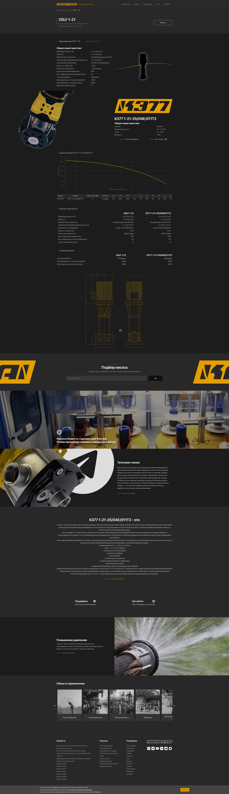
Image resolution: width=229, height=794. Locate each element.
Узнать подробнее (132, 139)
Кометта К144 (61, 766)
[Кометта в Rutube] (148, 748)
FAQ (128, 758)
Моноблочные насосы (64, 748)
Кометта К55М (62, 776)
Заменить (163, 22)
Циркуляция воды (106, 761)
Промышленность (106, 766)
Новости (130, 764)
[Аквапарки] (122, 702)
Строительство (105, 758)
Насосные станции (106, 746)
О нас (158, 4)
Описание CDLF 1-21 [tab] (93, 41)
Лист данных (159, 139)
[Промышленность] (96, 702)
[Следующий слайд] (174, 706)
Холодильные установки (108, 751)
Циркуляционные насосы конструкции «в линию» (74, 758)
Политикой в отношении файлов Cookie (80, 790)
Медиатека (130, 751)
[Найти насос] (155, 378)
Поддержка (147, 4)
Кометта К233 (61, 764)
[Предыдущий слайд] (55, 706)
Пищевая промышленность (109, 764)
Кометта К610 (61, 771)
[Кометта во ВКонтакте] (153, 748)
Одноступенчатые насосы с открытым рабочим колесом (73, 754)
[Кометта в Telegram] (166, 748)
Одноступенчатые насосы (66, 761)
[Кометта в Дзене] (161, 748)
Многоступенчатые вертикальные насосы (71, 751)
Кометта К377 (61, 769)
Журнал (136, 4)
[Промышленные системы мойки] (148, 702)
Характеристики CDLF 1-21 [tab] (69, 41)
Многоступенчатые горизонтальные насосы (72, 746)
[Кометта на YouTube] (157, 748)
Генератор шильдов (130, 772)
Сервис (129, 753)
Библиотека (131, 748)
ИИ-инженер (131, 746)
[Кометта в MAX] (170, 748)
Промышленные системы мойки (108, 754)
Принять (185, 790)
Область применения (131, 767)
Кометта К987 (61, 774)
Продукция (126, 4)
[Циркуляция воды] (69, 702)
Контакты (167, 4)
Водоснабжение (105, 748)
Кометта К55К (61, 779)
